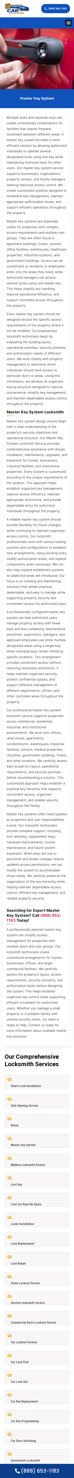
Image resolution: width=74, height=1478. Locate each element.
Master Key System (23, 1145)
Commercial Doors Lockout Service (33, 1322)
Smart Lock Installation (26, 1086)
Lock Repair (18, 1263)
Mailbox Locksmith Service (28, 1165)
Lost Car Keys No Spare (26, 1204)
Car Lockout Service (24, 1342)
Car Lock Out (19, 1382)
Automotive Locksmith (25, 1460)
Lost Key (16, 1184)
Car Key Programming (25, 1421)
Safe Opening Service (24, 1105)
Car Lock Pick (20, 1362)
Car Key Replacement (24, 1401)
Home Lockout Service (25, 1283)
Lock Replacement (22, 1243)
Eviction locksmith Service (28, 1303)
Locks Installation (22, 1224)
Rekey (14, 1125)
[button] (68, 23)
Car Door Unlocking (23, 1441)
